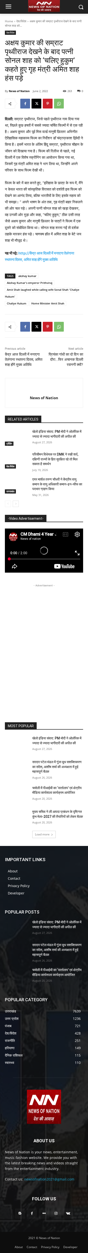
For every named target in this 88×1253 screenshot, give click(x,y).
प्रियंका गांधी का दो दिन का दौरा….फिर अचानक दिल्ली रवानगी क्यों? (66, 359)
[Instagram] (56, 1213)
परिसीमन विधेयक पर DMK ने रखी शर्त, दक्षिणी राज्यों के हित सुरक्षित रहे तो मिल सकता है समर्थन (55, 459)
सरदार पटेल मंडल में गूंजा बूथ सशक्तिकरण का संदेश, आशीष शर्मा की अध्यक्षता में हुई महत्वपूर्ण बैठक (57, 766)
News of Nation (19, 91)
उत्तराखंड (10, 491)
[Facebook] (25, 103)
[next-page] (16, 504)
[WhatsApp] (59, 103)
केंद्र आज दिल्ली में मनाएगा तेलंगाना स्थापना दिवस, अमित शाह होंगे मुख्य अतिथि (23, 359)
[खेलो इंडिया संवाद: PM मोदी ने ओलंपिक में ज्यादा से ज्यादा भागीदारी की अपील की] (16, 437)
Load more (42, 834)
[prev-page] (8, 504)
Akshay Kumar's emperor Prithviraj (29, 283)
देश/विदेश (21, 21)
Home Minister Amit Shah (47, 303)
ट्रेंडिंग (9, 443)
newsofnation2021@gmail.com (49, 1179)
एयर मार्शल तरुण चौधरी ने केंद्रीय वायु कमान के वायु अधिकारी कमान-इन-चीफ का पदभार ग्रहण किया (57, 484)
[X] (36, 103)
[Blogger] (20, 1213)
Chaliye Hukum (16, 303)
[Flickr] (44, 1213)
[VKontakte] (68, 1213)
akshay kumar (27, 276)
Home (9, 21)
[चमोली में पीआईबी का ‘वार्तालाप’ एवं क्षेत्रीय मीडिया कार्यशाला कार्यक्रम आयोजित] (16, 794)
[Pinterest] (48, 103)
